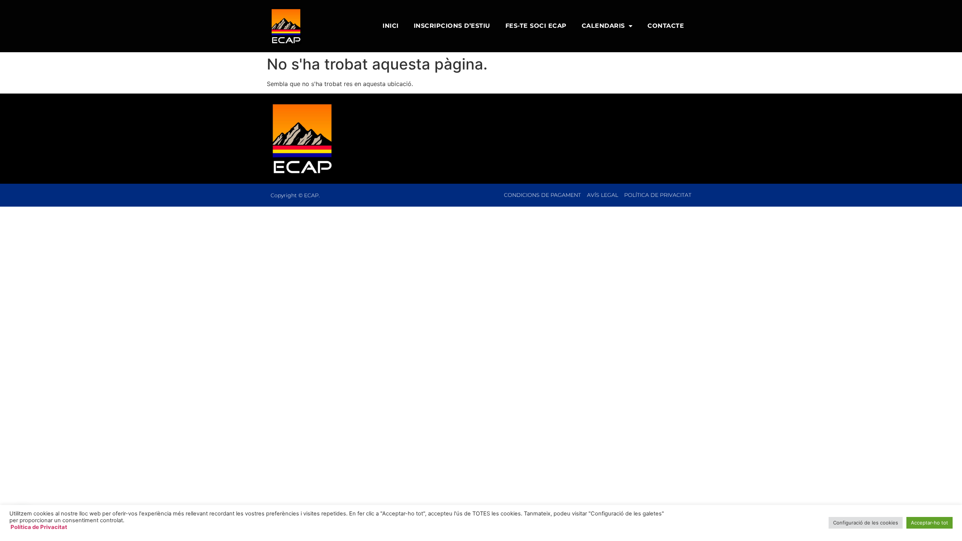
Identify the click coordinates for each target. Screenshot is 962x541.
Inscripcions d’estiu (452, 25)
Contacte (665, 25)
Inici (391, 25)
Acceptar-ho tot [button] (929, 523)
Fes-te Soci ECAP (536, 25)
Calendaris (603, 25)
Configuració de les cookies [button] (865, 523)
